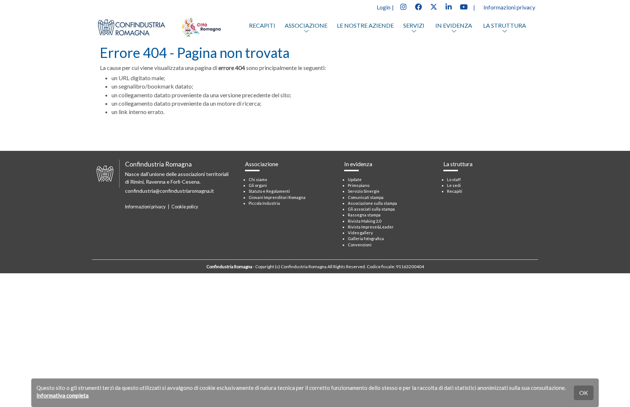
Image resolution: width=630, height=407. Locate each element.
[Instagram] (403, 6)
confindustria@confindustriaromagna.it (169, 191)
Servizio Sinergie (364, 191)
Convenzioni (360, 244)
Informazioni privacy (509, 7)
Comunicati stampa (366, 197)
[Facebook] (418, 6)
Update (355, 179)
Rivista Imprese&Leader (371, 226)
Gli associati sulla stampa (371, 209)
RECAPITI (262, 25)
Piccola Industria (264, 203)
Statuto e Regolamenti (269, 191)
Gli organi (258, 185)
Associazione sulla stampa (372, 203)
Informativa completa (62, 395)
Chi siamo (258, 179)
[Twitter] (433, 6)
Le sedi (454, 185)
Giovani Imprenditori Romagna (277, 197)
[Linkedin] (448, 6)
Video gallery (360, 232)
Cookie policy (184, 207)
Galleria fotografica (366, 238)
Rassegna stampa (364, 214)
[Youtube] (464, 6)
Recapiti (454, 191)
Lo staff (454, 179)
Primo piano (358, 185)
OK (583, 392)
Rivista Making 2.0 (364, 221)
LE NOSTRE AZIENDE (365, 25)
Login (383, 7)
